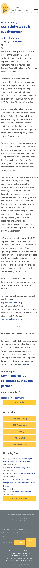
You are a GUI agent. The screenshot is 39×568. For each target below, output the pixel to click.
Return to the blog (9, 22)
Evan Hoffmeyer (11, 38)
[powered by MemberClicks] (19, 565)
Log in (19, 542)
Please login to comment (12, 398)
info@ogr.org (29, 560)
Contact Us (30, 542)
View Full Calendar (20, 498)
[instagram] (21, 519)
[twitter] (17, 519)
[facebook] (13, 519)
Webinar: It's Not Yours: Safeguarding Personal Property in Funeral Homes (19, 482)
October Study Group (22, 468)
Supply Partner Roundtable (25, 473)
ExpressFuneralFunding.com (14, 302)
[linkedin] (25, 519)
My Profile (19, 402)
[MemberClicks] (19, 9)
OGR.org (26, 364)
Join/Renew (8, 542)
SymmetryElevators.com (12, 319)
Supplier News (16, 41)
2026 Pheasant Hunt (23, 492)
